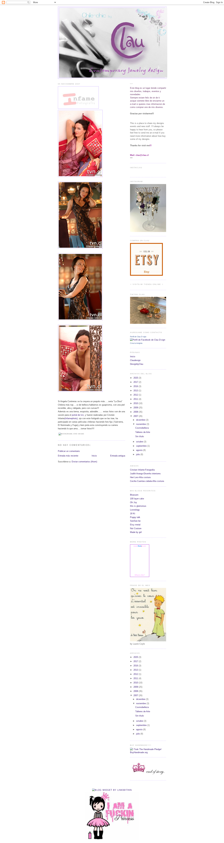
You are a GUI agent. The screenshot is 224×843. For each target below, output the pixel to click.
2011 (136, 399)
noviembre (141, 424)
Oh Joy (133, 502)
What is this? (140, 575)
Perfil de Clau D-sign (138, 337)
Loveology (135, 510)
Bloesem (134, 495)
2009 (136, 407)
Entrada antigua (117, 455)
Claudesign (135, 360)
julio (138, 454)
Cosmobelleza (142, 428)
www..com (139, 546)
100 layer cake (137, 498)
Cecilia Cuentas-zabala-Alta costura (147, 481)
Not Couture (135, 528)
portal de (78, 415)
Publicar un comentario (69, 451)
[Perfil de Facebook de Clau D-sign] (147, 340)
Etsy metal (135, 524)
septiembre (141, 446)
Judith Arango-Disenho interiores (145, 473)
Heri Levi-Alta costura (140, 477)
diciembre (141, 420)
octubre (140, 441)
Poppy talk (135, 517)
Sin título (139, 436)
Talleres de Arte (142, 432)
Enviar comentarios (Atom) (84, 461)
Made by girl (136, 532)
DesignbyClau (136, 364)
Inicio (94, 455)
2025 (136, 378)
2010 (136, 403)
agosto (139, 450)
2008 (136, 412)
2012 (136, 395)
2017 (136, 382)
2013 (136, 390)
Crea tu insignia (136, 343)
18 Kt (132, 513)
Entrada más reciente (68, 455)
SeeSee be (135, 521)
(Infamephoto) (71, 418)
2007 (136, 416)
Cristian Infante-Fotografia (142, 470)
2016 (136, 386)
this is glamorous (138, 506)
